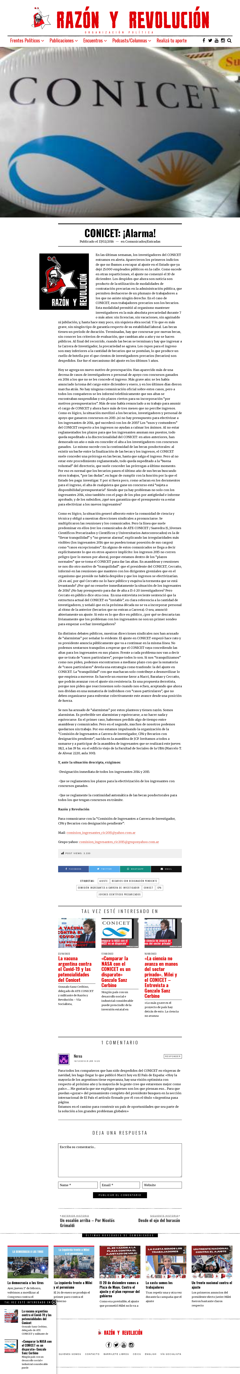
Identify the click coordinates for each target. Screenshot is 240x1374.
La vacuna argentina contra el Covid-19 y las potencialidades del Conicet (75, 968)
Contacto (92, 1353)
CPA (159, 887)
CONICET (148, 887)
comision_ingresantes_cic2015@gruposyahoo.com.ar (119, 842)
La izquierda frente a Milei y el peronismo (73, 1284)
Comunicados (135, 241)
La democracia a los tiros (26, 1282)
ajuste (104, 880)
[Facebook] (204, 40)
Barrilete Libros (116, 1353)
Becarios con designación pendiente (134, 880)
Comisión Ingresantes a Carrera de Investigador (109, 887)
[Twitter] (210, 40)
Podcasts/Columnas (129, 40)
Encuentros (93, 40)
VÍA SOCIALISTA (170, 1353)
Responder (173, 1056)
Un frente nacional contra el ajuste (212, 1284)
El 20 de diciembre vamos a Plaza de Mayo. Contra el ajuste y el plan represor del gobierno (120, 1289)
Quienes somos (70, 1353)
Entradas (153, 241)
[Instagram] (223, 40)
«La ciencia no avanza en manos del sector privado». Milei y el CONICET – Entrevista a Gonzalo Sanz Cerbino (161, 976)
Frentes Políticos (25, 40)
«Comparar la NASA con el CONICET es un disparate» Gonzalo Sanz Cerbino (115, 971)
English (151, 1353)
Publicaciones (62, 40)
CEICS (137, 1353)
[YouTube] (216, 40)
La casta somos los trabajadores (159, 1284)
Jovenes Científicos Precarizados (120, 894)
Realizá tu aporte (172, 40)
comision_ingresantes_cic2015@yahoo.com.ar (101, 833)
